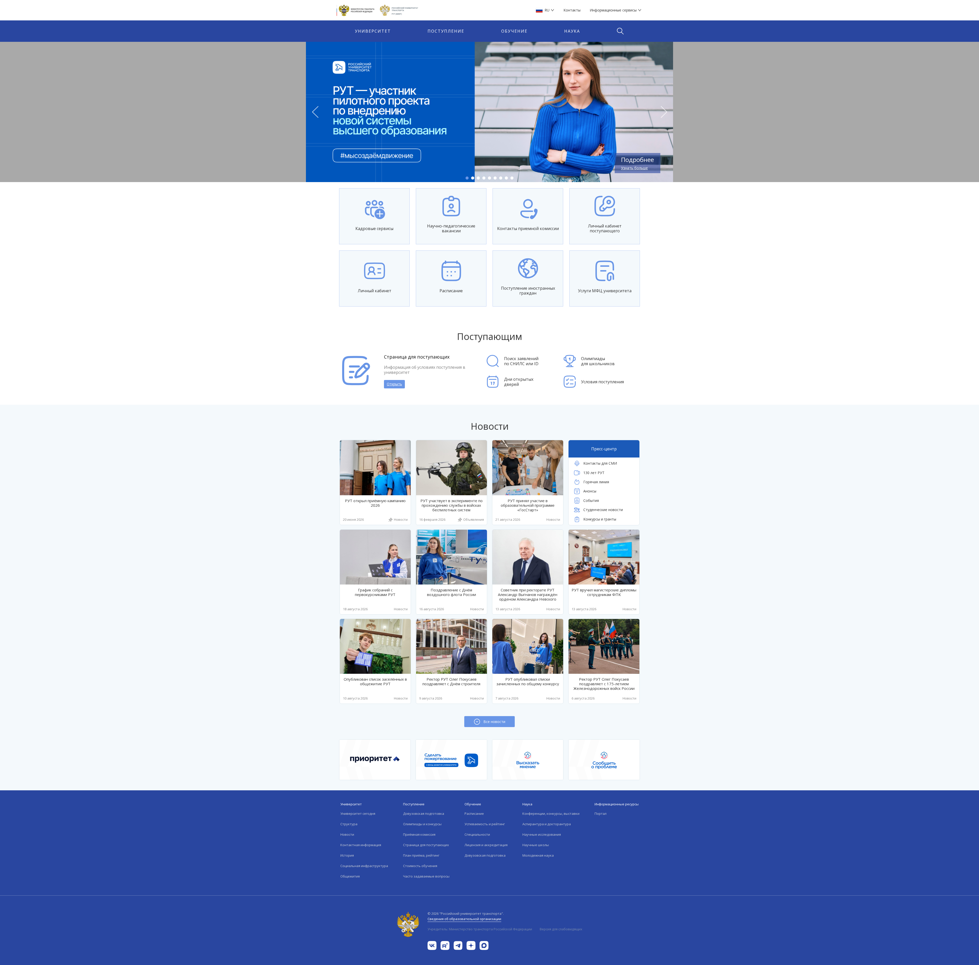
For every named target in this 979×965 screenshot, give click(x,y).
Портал (601, 813)
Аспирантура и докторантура (546, 824)
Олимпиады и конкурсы (422, 824)
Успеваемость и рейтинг (485, 824)
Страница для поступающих (426, 845)
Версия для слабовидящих (561, 929)
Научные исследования (541, 834)
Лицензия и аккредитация (486, 845)
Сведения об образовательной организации (464, 919)
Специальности (477, 834)
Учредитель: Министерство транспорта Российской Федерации (480, 929)
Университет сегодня (357, 813)
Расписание (474, 813)
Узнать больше (634, 168)
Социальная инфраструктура (364, 866)
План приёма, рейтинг (421, 855)
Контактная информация (360, 845)
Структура (348, 824)
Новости (347, 834)
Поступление (446, 31)
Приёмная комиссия (419, 834)
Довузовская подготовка (423, 813)
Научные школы (535, 845)
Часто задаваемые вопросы (426, 876)
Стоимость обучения (420, 866)
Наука (572, 31)
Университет (373, 31)
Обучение (514, 31)
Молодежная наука (538, 855)
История (347, 855)
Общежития (350, 876)
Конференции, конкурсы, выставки (550, 813)
